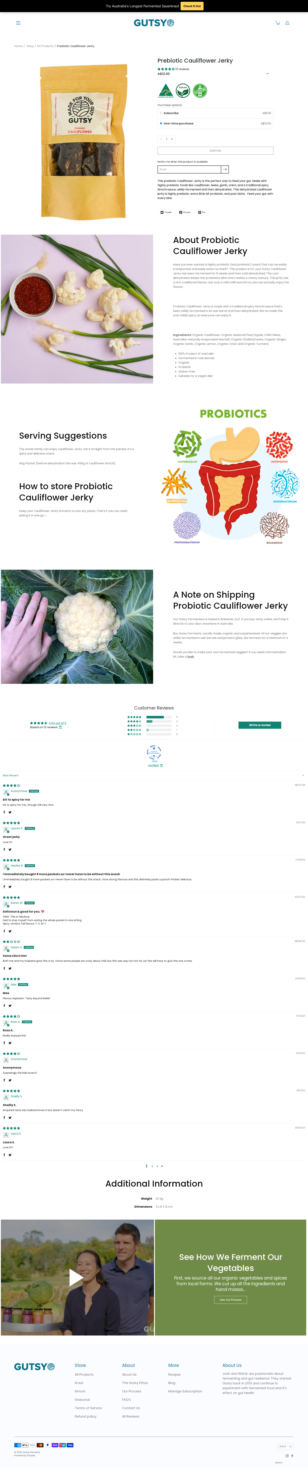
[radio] (161, 123)
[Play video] (77, 1277)
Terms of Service (88, 1408)
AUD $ (282, 1446)
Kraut (79, 1383)
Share (187, 212)
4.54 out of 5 (57, 723)
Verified (153, 765)
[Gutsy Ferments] (154, 23)
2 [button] (152, 1166)
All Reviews (130, 1416)
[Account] (287, 23)
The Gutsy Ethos (135, 1383)
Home (18, 46)
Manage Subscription (185, 1391)
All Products (45, 46)
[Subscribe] (225, 169)
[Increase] (172, 139)
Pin (204, 212)
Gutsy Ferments (31, 1452)
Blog (171, 1383)
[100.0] (154, 752)
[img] (11, 785)
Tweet (168, 212)
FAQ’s (126, 1399)
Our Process (131, 1391)
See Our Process (231, 1300)
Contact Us (131, 1408)
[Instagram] (287, 1455)
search (278, 1462)
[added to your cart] (278, 23)
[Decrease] (161, 139)
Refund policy (85, 1416)
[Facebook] (292, 1455)
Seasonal (82, 1399)
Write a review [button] (260, 725)
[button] (166, 69)
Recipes (174, 1374)
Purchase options (170, 105)
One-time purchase (178, 123)
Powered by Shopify (24, 1455)
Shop (30, 46)
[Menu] (18, 23)
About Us (129, 1374)
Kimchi (80, 1391)
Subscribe (171, 113)
